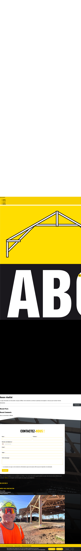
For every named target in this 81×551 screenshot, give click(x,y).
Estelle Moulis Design (9, 545)
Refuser (59, 549)
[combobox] (3, 444)
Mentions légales (17, 545)
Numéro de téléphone (7, 441)
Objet (3, 452)
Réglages (67, 549)
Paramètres (42, 549)
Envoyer (5, 470)
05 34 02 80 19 (4, 483)
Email (3, 447)
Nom (3, 436)
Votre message (5, 457)
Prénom (35, 436)
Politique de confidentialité (26, 545)
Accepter (52, 549)
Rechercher (2, 402)
